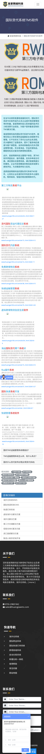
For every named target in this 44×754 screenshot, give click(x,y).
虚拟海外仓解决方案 (11, 514)
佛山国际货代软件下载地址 (10, 477)
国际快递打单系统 (17, 645)
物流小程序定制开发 (11, 538)
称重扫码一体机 (16, 659)
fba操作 (7, 369)
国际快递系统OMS (11, 505)
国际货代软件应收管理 (9, 480)
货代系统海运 (27, 472)
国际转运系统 (15, 641)
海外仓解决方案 (10, 519)
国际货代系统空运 (8, 475)
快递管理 (10, 413)
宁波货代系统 (16, 472)
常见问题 (13, 668)
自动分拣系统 (15, 654)
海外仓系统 (14, 636)
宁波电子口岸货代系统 (28, 477)
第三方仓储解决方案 (11, 524)
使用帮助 (13, 664)
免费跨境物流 (10, 266)
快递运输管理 (10, 288)
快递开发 (10, 391)
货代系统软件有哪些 (22, 475)
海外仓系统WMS (10, 500)
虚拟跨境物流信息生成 (14, 310)
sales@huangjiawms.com (17, 607)
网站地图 (13, 673)
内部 (10, 245)
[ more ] (31, 582)
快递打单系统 (9, 509)
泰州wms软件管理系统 (26, 480)
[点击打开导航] (38, 4)
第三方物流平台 (11, 185)
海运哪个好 (13, 348)
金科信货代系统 (21, 483)
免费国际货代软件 (8, 483)
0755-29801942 (12, 604)
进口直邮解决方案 (10, 533)
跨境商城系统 (15, 650)
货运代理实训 (14, 223)
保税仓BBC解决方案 (11, 528)
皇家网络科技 (15, 36)
